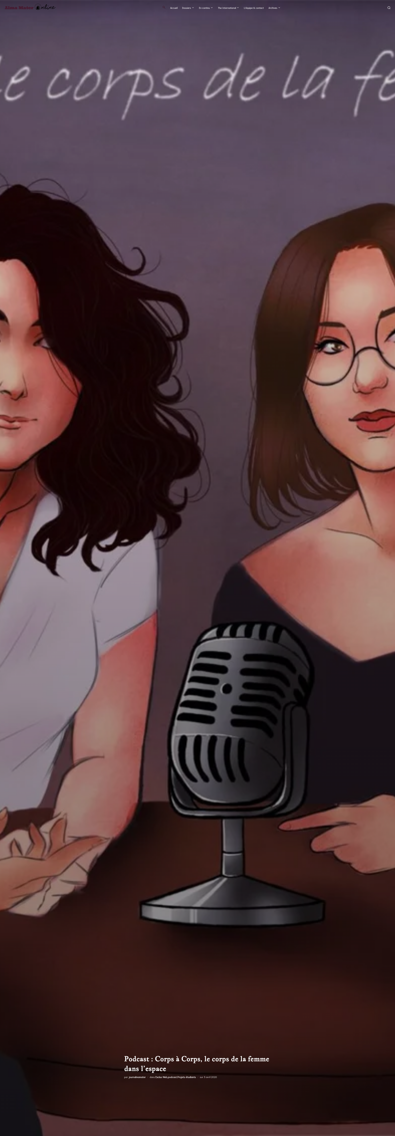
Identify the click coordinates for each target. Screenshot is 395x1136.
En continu (204, 7)
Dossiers (186, 7)
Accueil (174, 7)
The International (227, 7)
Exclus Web (161, 1076)
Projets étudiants (186, 1076)
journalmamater (137, 1076)
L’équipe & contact (254, 7)
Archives (272, 7)
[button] (164, 7)
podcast (172, 1076)
